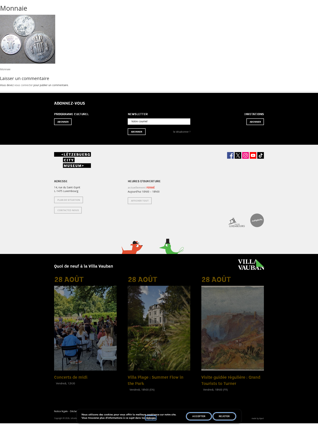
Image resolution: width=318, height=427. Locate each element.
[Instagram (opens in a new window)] (245, 155)
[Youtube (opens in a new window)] (253, 155)
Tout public (61, 387)
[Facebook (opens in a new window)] (230, 155)
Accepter (199, 416)
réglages (151, 418)
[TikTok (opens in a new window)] (260, 155)
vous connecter (23, 85)
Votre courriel (139, 121)
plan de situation (68, 200)
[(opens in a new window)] (234, 220)
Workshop (134, 393)
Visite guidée (208, 393)
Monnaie (5, 69)
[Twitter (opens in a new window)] (238, 155)
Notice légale (61, 411)
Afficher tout (140, 200)
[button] (131, 252)
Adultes (132, 397)
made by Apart (258, 418)
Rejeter (224, 416)
